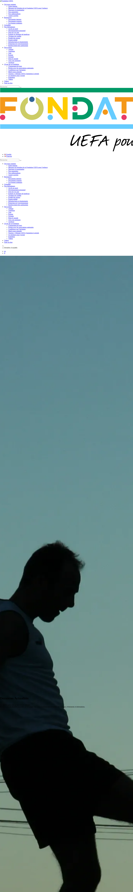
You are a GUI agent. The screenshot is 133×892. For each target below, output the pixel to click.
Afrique (10, 49)
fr (4, 253)
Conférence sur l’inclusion (17, 70)
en (5, 251)
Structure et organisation (16, 10)
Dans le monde (13, 59)
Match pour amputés (15, 72)
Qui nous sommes (10, 4)
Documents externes (15, 21)
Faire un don (8, 83)
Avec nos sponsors (14, 60)
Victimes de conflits (14, 36)
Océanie (11, 57)
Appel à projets (13, 16)
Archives (11, 62)
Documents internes (14, 19)
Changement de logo (15, 66)
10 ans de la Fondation (11, 64)
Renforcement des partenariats (18, 45)
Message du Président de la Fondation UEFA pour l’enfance (28, 8)
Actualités (7, 25)
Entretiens (11, 77)
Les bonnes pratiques (15, 23)
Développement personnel (16, 31)
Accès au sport (13, 29)
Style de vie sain (13, 32)
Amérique (11, 51)
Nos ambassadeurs (14, 14)
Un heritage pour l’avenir (16, 75)
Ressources (8, 17)
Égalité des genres (14, 38)
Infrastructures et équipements (18, 42)
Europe (10, 55)
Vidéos (10, 79)
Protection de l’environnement (18, 44)
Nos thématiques (9, 27)
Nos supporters (13, 12)
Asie (9, 53)
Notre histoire (12, 6)
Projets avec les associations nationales (21, 68)
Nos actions (8, 47)
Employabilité (12, 40)
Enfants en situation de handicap (19, 34)
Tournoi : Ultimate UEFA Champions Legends (23, 74)
